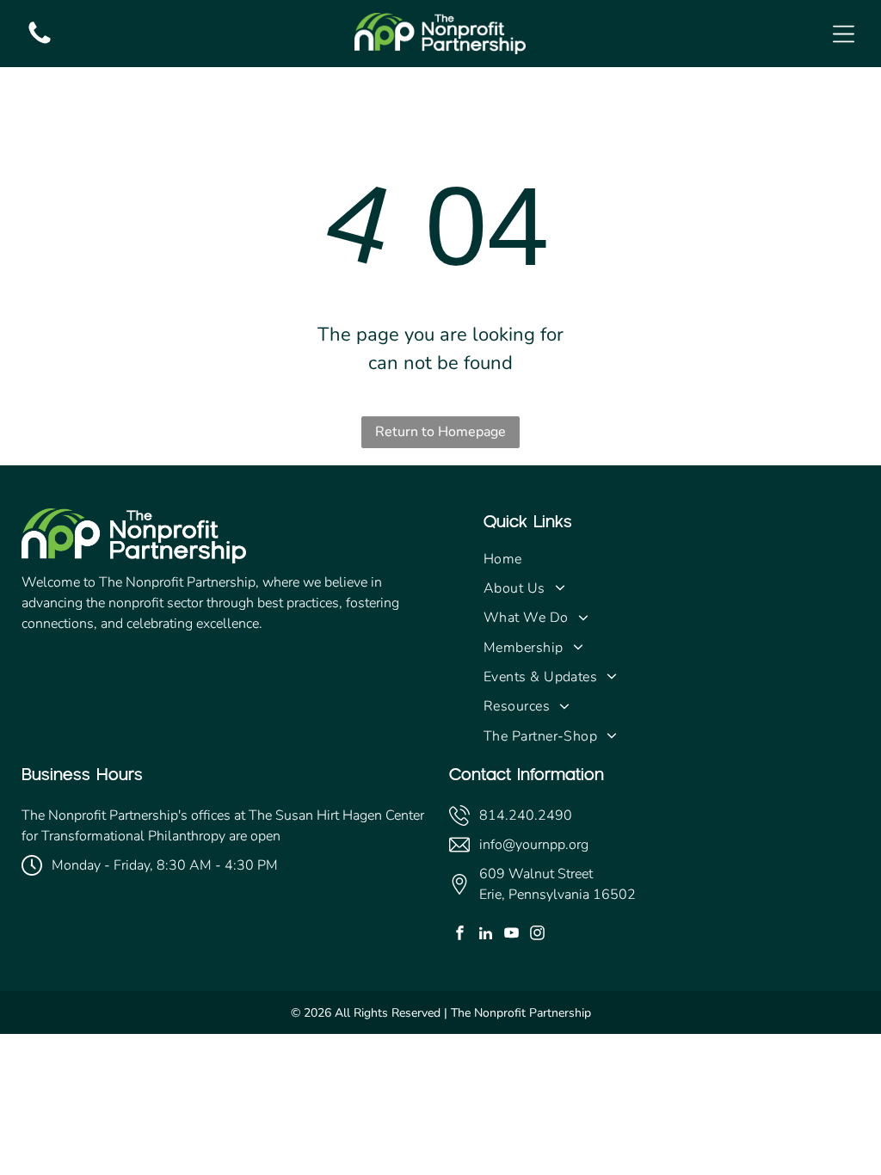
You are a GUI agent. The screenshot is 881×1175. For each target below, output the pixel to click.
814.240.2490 (525, 815)
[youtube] (511, 935)
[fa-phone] (39, 43)
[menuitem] (671, 558)
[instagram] (537, 935)
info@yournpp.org (533, 844)
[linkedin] (485, 935)
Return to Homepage (440, 431)
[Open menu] (843, 34)
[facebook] (460, 935)
